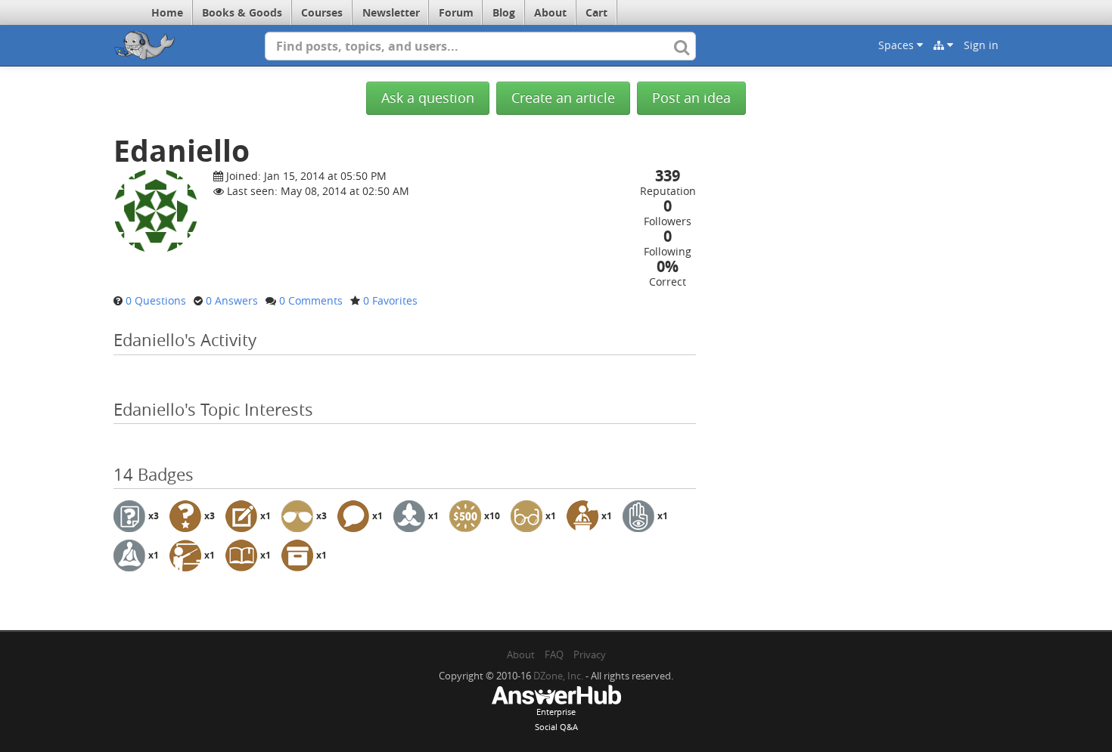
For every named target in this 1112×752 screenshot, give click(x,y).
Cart (596, 12)
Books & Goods (242, 12)
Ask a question (427, 98)
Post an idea (691, 98)
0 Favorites (390, 300)
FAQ (554, 654)
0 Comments (311, 300)
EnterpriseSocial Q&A (556, 719)
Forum (456, 12)
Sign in (981, 45)
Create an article (563, 98)
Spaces (897, 45)
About (550, 12)
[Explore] (943, 45)
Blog (503, 12)
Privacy (589, 654)
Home (167, 12)
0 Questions (156, 300)
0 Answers (232, 300)
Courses (322, 12)
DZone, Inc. (558, 675)
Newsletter (391, 12)
